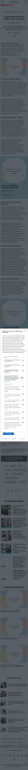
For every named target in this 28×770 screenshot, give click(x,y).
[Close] (25, 331)
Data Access (14, 438)
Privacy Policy (22, 438)
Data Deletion (6, 438)
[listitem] (14, 357)
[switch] (22, 360)
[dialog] (14, 385)
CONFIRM (8, 433)
